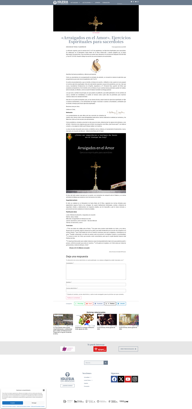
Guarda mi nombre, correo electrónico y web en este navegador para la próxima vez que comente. (95, 294)
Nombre (69, 282)
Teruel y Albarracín (58, 315)
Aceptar (12, 403)
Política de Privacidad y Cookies (9, 406)
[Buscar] (106, 363)
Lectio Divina (86, 2)
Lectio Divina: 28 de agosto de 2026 (128, 328)
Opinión (97, 2)
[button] (43, 390)
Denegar (34, 403)
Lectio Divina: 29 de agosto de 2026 (106, 328)
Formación (106, 2)
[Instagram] (138, 1)
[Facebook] (131, 1)
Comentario (70, 263)
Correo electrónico (72, 288)
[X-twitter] (133, 1)
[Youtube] (136, 1)
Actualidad (74, 2)
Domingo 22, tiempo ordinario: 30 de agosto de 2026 (84, 328)
